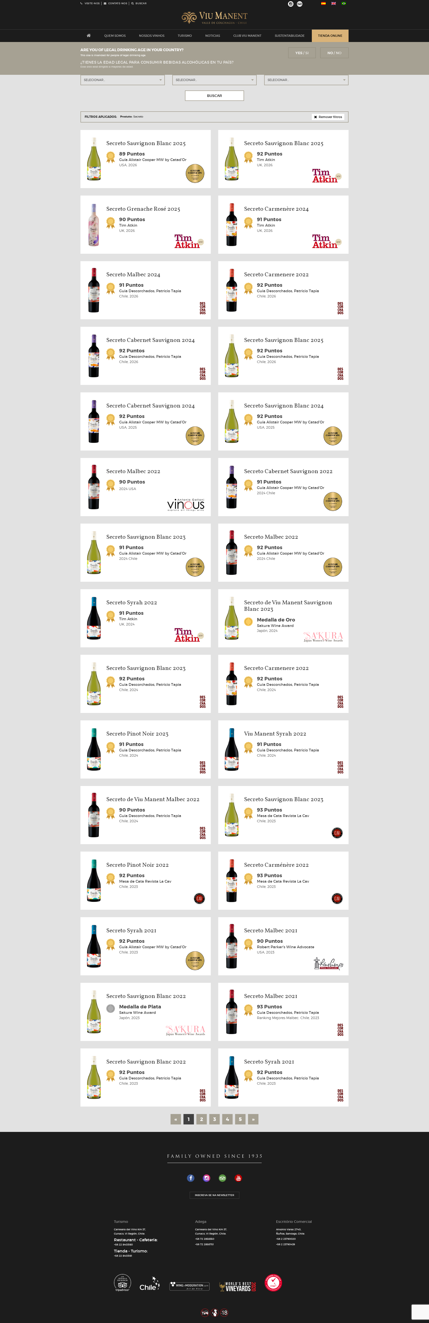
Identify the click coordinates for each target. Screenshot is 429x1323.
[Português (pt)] (344, 3)
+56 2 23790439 (285, 1244)
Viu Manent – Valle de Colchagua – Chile (214, 18)
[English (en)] (333, 3)
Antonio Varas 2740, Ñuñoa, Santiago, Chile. (290, 1231)
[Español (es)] (323, 3)
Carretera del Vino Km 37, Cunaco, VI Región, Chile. (130, 1231)
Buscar (214, 95)
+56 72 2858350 (204, 1238)
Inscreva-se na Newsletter (214, 1195)
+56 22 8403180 (123, 1244)
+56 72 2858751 (204, 1244)
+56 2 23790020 (286, 1238)
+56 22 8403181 (123, 1255)
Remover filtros (330, 117)
